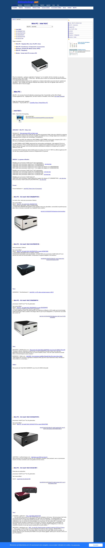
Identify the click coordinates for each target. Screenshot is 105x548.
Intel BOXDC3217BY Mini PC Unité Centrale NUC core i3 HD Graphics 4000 (52, 483)
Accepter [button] (95, 545)
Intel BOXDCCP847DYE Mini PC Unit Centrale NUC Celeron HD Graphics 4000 (52, 259)
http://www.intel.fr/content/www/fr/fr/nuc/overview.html (39, 117)
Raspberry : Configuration (74, 35)
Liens (53, 5)
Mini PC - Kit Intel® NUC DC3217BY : (25, 468)
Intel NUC (71, 31)
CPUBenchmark (81, 49)
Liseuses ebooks (46, 7)
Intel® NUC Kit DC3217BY (24, 479)
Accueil (14, 5)
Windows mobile (36, 7)
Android (69, 7)
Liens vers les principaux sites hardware (84, 43)
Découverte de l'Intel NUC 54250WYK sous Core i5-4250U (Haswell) (47, 349)
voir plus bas (48, 164)
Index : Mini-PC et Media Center (75, 23)
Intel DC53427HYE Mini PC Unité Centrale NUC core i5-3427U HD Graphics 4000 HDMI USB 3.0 (52, 428)
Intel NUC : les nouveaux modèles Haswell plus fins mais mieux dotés (44, 356)
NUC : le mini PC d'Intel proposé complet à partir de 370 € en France (46, 527)
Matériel (42, 5)
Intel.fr (20, 122)
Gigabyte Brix (71, 27)
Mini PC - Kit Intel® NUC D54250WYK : (26, 300)
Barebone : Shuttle (72, 37)
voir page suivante (59, 96)
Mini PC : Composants (73, 25)
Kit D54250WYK (20, 35)
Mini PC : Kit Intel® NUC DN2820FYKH (27, 204)
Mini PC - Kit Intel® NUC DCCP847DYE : (26, 244)
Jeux (58, 5)
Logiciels (48, 5)
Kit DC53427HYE (20, 36)
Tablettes (21, 7)
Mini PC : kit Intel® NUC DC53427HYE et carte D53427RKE (32, 424)
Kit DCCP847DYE (20, 33)
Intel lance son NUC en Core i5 (39, 457)
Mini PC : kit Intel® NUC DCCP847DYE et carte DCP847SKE (32, 251)
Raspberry (71, 33)
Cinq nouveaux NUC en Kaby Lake (29, 133)
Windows (20, 5)
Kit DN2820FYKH (20, 31)
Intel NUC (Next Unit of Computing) (33, 188)
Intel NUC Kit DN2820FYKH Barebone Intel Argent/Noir (53, 211)
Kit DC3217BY (19, 38)
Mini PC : (17, 92)
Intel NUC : (17, 111)
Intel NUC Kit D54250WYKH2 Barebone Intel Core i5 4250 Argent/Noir (53, 317)
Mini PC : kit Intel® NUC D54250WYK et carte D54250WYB (32, 307)
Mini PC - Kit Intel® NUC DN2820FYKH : (26, 197)
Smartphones (28, 7)
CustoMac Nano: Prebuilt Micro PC (39, 102)
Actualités (14, 7)
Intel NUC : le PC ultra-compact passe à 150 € (41, 292)
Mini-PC (75, 7)
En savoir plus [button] (75, 545)
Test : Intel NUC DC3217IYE (33, 515)
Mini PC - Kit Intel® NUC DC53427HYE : (26, 417)
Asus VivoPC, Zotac (73, 29)
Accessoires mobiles (56, 7)
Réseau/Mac (35, 5)
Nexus (64, 7)
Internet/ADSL (27, 5)
